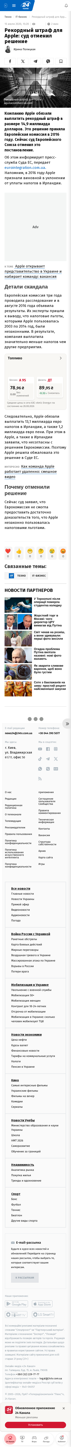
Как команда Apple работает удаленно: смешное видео (31, 471)
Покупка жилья (21, 1175)
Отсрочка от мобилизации (28, 1011)
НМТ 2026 (17, 1140)
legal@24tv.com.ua (51, 1378)
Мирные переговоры (24, 950)
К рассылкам (25, 1277)
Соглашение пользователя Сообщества (46, 801)
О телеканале (13, 814)
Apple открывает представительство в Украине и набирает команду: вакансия (33, 271)
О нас (8, 792)
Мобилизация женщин (26, 1000)
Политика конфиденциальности (18, 842)
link (39, 748)
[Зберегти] (61, 61)
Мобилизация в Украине (30, 985)
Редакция (10, 799)
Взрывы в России (22, 966)
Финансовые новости (25, 1050)
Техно (8, 17)
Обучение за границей (26, 1151)
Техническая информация (46, 821)
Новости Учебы (23, 1120)
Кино (15, 1080)
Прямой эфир (20, 904)
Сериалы (17, 1107)
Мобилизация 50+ (22, 995)
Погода (16, 920)
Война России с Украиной (30, 934)
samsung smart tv (43, 1314)
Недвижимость (22, 1165)
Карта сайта (45, 857)
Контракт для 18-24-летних (28, 1006)
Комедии (17, 1101)
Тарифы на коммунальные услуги (33, 1056)
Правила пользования (18, 834)
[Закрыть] (64, 1408)
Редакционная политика (13, 806)
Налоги (16, 1061)
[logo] (25, 6)
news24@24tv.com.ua (18, 733)
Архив (42, 851)
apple (43, 1303)
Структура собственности (47, 843)
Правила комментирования (49, 811)
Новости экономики (26, 1034)
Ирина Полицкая (25, 49)
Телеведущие (13, 821)
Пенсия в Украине (23, 1066)
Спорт (15, 1194)
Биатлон (16, 1215)
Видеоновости (20, 909)
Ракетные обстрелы (24, 939)
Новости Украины (22, 899)
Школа (15, 1135)
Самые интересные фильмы (29, 1085)
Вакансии (44, 835)
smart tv (16, 1314)
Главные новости (22, 893)
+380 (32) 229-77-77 (27, 1374)
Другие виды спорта (24, 1220)
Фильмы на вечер (22, 1096)
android (16, 1303)
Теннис (16, 1210)
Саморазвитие (20, 1146)
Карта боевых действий (26, 944)
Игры (41, 864)
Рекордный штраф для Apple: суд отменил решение (48, 17)
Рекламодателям (15, 827)
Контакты (44, 829)
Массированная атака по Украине (33, 960)
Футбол (16, 1204)
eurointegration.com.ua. (25, 167)
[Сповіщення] (66, 5)
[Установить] (35, 1417)
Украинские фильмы (24, 1090)
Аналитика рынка (22, 1170)
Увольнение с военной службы (31, 990)
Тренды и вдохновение (26, 1180)
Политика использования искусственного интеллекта (14, 854)
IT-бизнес (22, 17)
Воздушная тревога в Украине (30, 955)
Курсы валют (19, 1045)
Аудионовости (20, 915)
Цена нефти (19, 1039)
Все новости (20, 888)
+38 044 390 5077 (49, 733)
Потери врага (20, 971)
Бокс (14, 1199)
